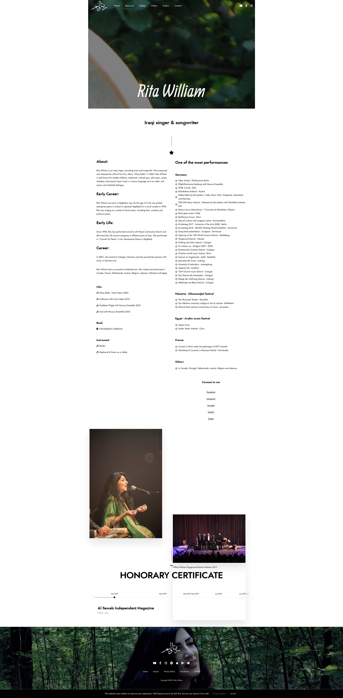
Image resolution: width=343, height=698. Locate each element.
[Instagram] (251, 5)
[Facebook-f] (246, 5)
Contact (177, 6)
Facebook (211, 392)
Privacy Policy (169, 672)
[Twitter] (188, 663)
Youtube (211, 406)
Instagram (211, 399)
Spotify (211, 412)
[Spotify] (171, 663)
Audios (166, 6)
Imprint (156, 672)
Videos (154, 6)
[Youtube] (241, 5)
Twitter (211, 419)
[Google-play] (183, 663)
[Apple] (177, 663)
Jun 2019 (218, 594)
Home (117, 6)
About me (129, 6)
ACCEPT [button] (233, 694)
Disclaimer (184, 672)
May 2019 (163, 594)
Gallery (142, 6)
